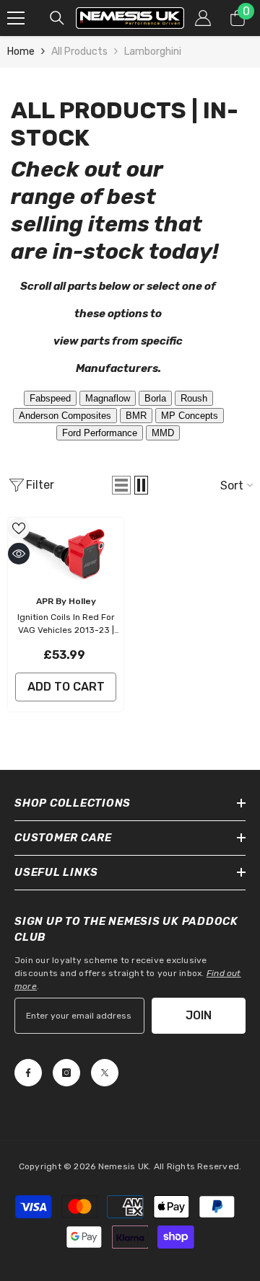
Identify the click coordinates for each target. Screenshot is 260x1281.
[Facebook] (28, 1072)
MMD (163, 432)
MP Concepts (189, 415)
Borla (155, 398)
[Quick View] (19, 553)
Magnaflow (107, 398)
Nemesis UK (123, 1166)
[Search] (57, 18)
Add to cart (66, 686)
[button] (121, 485)
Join (199, 1015)
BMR (136, 415)
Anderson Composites (65, 415)
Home (21, 51)
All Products (79, 51)
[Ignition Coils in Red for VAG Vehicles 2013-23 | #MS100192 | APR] (66, 552)
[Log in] (203, 18)
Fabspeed (50, 398)
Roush (194, 398)
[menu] (16, 18)
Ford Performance (99, 432)
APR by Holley (66, 601)
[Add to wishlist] (19, 528)
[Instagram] (66, 1072)
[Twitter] (104, 1072)
